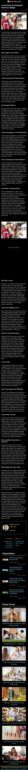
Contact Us (24, 769)
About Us (17, 769)
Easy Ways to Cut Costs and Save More (14, 723)
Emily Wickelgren (13, 562)
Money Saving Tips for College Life (14, 644)
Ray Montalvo (4, 10)
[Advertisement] (14, 263)
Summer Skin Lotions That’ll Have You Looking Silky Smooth (17, 580)
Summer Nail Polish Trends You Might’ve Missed (15, 569)
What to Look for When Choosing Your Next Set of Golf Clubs (16, 591)
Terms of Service (9, 769)
